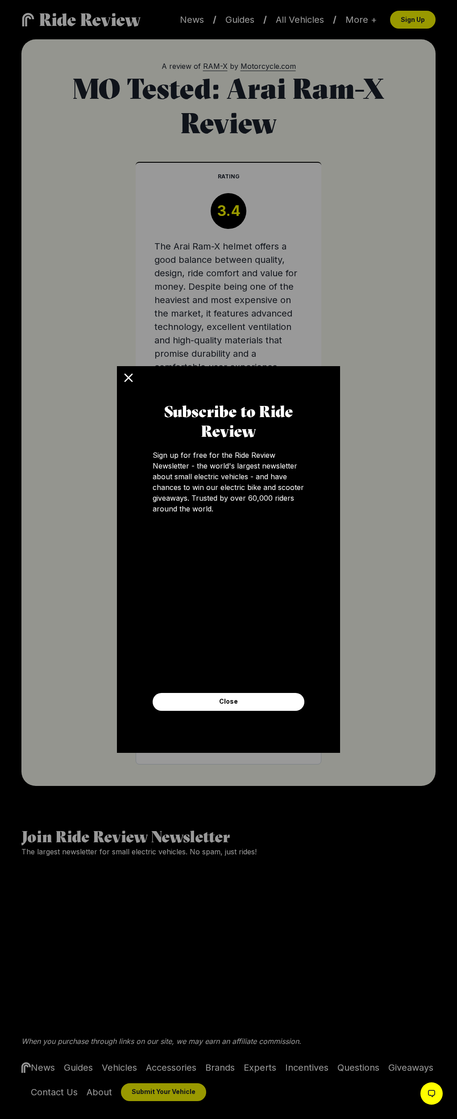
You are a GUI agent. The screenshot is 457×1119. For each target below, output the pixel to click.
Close (228, 701)
